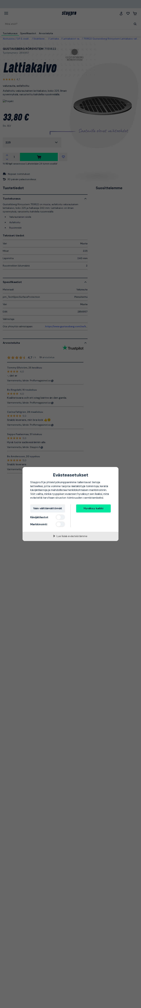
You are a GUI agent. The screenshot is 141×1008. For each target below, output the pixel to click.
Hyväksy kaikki (93, 508)
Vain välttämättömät (47, 508)
